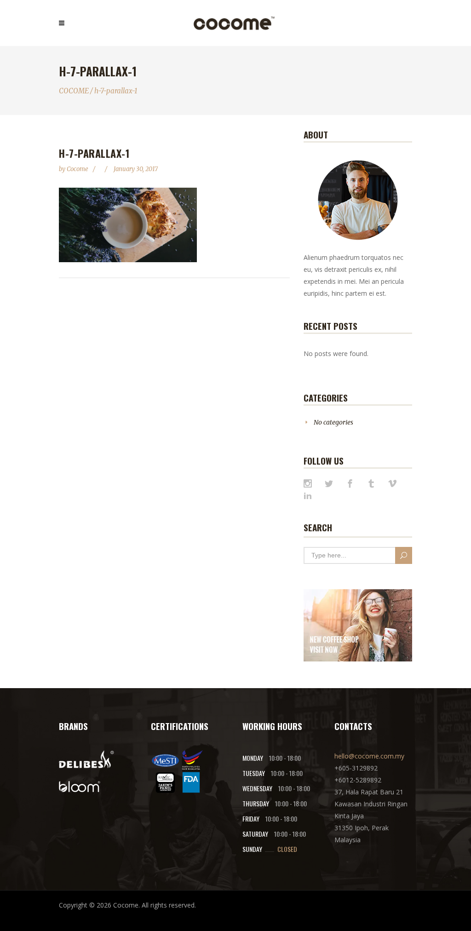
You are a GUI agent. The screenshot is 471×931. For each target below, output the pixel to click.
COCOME (74, 90)
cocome (78, 169)
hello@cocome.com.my (369, 756)
